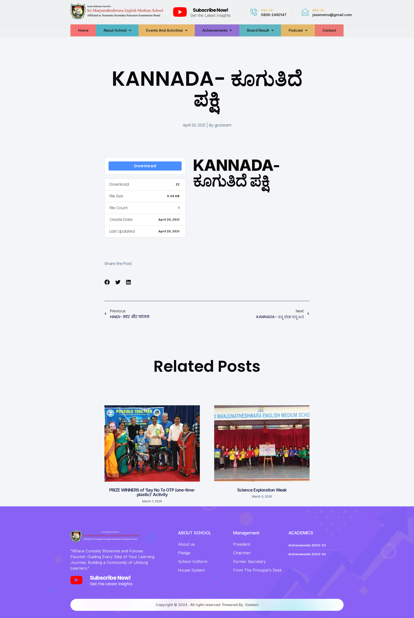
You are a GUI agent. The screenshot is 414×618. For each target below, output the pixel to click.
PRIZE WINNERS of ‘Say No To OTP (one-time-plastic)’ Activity (152, 492)
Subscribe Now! (210, 10)
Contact (329, 30)
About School (115, 30)
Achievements (214, 30)
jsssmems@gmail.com (332, 14)
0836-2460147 (274, 14)
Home (83, 30)
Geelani (252, 604)
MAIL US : (318, 10)
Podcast (296, 30)
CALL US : (267, 10)
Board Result (258, 30)
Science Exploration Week (262, 489)
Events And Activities (164, 30)
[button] (107, 282)
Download (145, 166)
